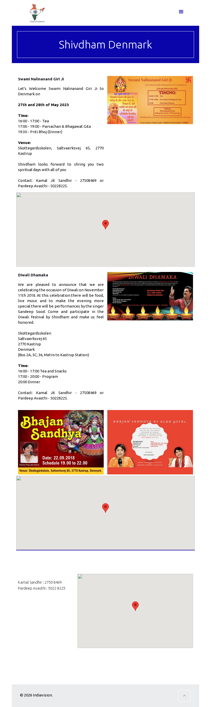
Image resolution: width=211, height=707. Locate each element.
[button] (105, 225)
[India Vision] (36, 13)
